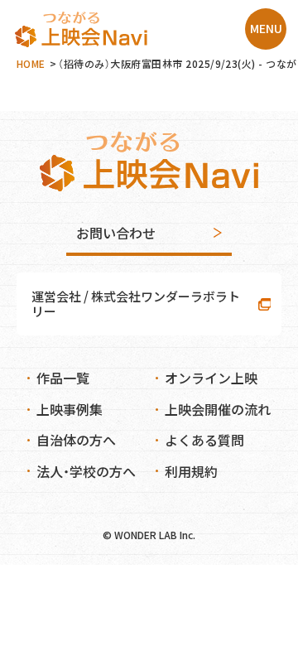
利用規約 (191, 471)
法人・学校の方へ (86, 471)
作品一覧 (62, 378)
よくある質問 (204, 440)
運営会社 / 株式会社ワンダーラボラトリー (135, 303)
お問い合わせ (116, 233)
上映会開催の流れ (218, 409)
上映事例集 (69, 409)
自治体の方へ (76, 440)
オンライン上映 (211, 378)
